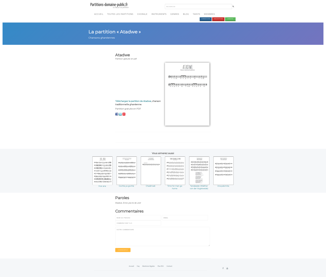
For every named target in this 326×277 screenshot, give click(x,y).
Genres (174, 14)
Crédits (230, 18)
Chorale (142, 14)
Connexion (205, 18)
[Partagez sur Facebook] (116, 114)
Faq (138, 266)
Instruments (159, 14)
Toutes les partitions (120, 14)
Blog (186, 14)
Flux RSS (161, 266)
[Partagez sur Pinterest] (123, 114)
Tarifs (196, 14)
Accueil (98, 14)
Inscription (218, 18)
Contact (169, 266)
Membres (209, 14)
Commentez (123, 250)
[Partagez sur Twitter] (120, 114)
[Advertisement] (138, 80)
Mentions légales (148, 266)
